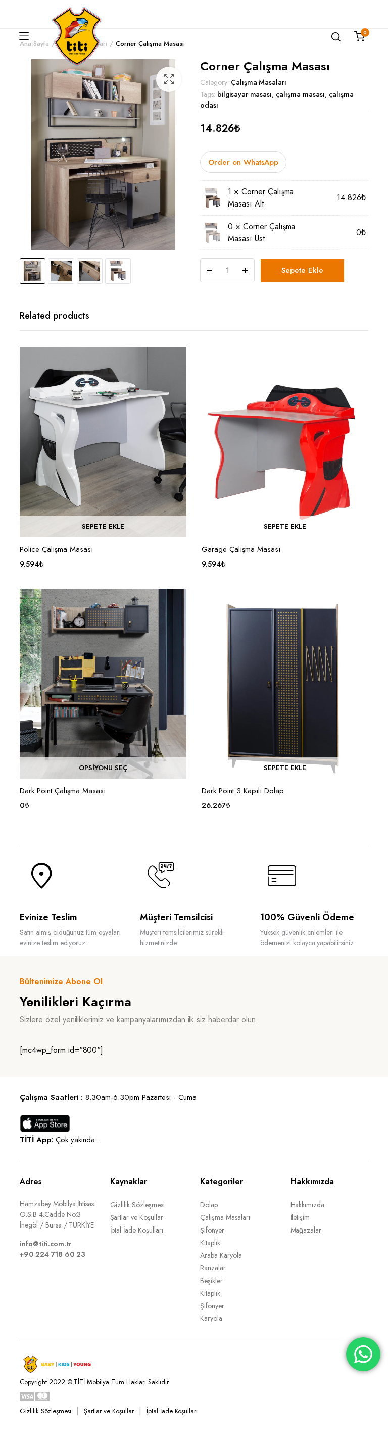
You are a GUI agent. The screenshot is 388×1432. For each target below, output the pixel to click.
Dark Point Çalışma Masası (63, 790)
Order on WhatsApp (243, 162)
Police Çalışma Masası (56, 549)
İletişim (300, 1217)
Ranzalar (213, 1268)
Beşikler (211, 1280)
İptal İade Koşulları (136, 1230)
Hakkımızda (307, 1205)
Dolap (209, 1205)
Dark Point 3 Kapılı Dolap (243, 790)
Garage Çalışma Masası (241, 549)
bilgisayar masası (244, 94)
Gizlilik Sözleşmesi (137, 1205)
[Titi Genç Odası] (76, 36)
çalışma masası (300, 94)
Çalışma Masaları (259, 82)
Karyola (211, 1318)
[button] (168, 79)
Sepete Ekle (302, 270)
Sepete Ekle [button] (103, 526)
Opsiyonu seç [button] (103, 768)
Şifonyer (212, 1230)
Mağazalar (306, 1230)
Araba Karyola (221, 1255)
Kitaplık (210, 1243)
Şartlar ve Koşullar (136, 1217)
